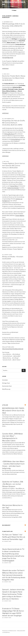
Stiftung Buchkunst (9, 134)
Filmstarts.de (7, 531)
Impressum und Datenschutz (9, 630)
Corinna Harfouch (15, 139)
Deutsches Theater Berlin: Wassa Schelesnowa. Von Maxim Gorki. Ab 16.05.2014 (13, 78)
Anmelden (5, 380)
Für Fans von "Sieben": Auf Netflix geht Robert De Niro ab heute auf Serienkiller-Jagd (13, 537)
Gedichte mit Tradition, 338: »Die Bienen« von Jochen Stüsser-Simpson (12, 484)
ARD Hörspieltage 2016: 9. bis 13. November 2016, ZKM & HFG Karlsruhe (13, 26)
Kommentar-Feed (7, 386)
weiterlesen (5, 68)
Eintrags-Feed (6, 383)
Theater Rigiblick (19, 215)
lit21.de (5, 405)
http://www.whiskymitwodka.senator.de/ (12, 349)
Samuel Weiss (14, 186)
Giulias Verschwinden (13, 188)
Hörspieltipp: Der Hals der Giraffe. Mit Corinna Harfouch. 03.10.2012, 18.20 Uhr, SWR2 (13, 123)
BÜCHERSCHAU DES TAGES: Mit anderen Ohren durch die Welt (13, 410)
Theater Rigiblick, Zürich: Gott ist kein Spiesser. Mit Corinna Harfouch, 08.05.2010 (13, 166)
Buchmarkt (6, 525)
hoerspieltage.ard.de (7, 57)
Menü (14, 10)
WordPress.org (6, 389)
